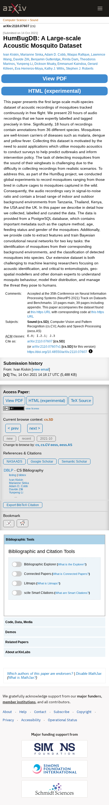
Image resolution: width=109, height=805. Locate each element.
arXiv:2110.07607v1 (46, 346)
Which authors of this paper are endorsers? (40, 674)
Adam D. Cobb (55, 54)
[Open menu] (100, 8)
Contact (40, 712)
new (10, 438)
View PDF (55, 78)
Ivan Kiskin (11, 54)
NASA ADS (14, 461)
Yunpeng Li (24, 63)
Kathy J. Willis (54, 68)
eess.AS (66, 445)
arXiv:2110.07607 (40, 341)
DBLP (8, 470)
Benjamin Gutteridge (46, 59)
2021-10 (46, 438)
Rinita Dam (70, 59)
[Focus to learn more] (90, 351)
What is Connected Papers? (71, 573)
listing (12, 475)
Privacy (8, 720)
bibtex (22, 475)
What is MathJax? (22, 678)
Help (23, 712)
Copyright (84, 712)
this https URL (41, 312)
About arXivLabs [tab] (17, 652)
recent (26, 438)
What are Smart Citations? (72, 592)
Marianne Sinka (31, 54)
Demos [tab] (10, 632)
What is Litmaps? (48, 583)
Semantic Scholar (74, 461)
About (7, 712)
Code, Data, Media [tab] (19, 622)
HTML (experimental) (54, 91)
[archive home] (14, 8)
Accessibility (30, 720)
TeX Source (81, 400)
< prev (13, 428)
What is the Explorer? (71, 564)
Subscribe (61, 712)
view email (41, 369)
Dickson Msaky (45, 63)
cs (37, 445)
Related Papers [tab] (17, 642)
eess (54, 445)
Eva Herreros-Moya (29, 68)
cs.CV (45, 445)
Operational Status (62, 719)
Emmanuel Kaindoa (71, 63)
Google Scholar (42, 461)
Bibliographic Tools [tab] (20, 539)
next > (34, 428)
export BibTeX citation (23, 505)
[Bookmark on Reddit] (22, 523)
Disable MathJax (89, 674)
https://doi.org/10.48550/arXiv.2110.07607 (57, 351)
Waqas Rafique (78, 54)
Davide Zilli (21, 59)
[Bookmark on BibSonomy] (8, 523)
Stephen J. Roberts (79, 68)
